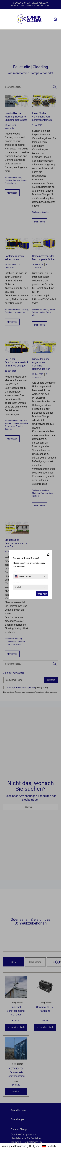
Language (17, 582)
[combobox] (23, 576)
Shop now (42, 594)
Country (16, 571)
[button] (55, 19)
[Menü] (5, 19)
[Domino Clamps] (29, 19)
